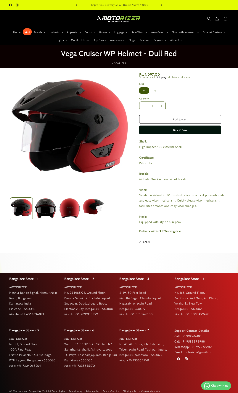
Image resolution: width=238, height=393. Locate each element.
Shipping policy (130, 391)
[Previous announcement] (76, 5)
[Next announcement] (161, 5)
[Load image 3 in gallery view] (70, 209)
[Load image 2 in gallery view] (45, 209)
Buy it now (180, 130)
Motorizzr (22, 391)
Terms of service (111, 391)
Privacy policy (93, 391)
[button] (39, 32)
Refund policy (76, 391)
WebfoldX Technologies (53, 391)
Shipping (161, 77)
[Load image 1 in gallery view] (21, 209)
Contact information (151, 391)
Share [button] (146, 241)
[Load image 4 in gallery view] (94, 209)
